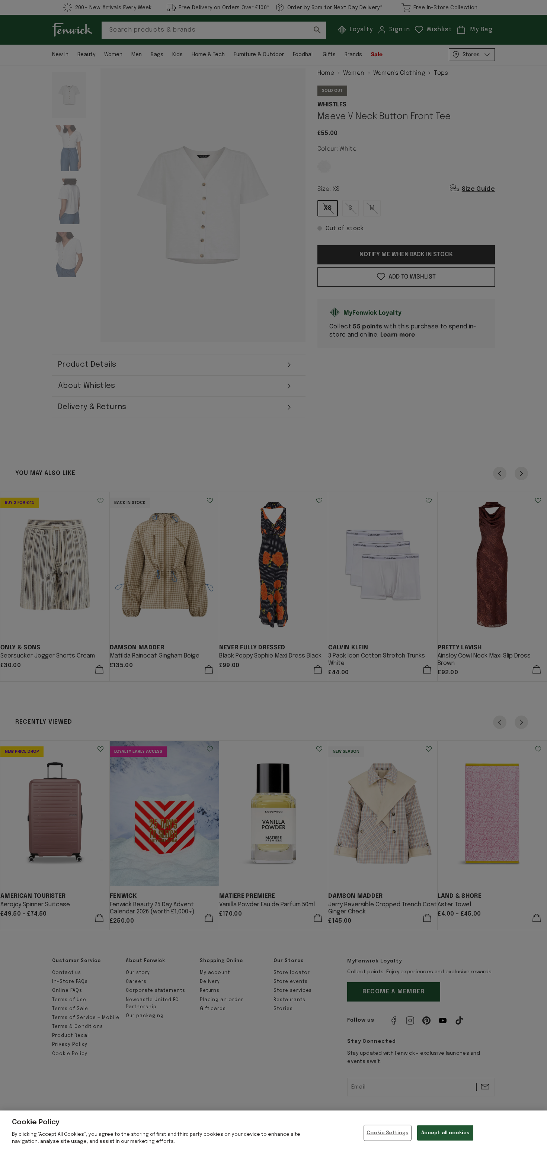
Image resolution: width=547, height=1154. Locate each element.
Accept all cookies (445, 1132)
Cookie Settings (387, 1132)
